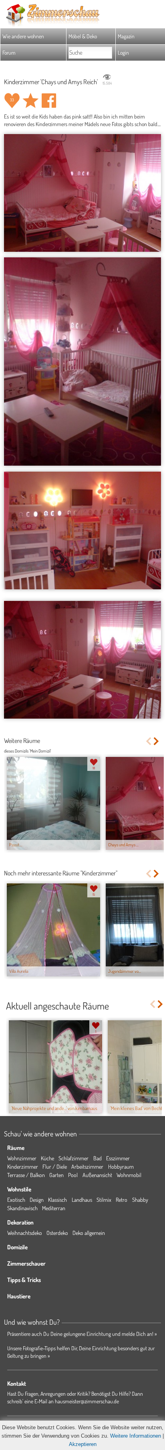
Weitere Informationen (135, 1436)
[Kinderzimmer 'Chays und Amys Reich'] (82, 192)
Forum (9, 52)
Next (157, 741)
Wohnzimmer (21, 1158)
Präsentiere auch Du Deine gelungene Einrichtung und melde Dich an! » (82, 1333)
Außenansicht (97, 1174)
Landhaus (82, 1199)
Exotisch (16, 1199)
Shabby (140, 1199)
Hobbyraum (121, 1166)
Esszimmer (118, 1158)
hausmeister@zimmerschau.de (87, 1401)
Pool (73, 1174)
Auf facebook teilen (49, 101)
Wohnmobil (129, 1174)
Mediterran (53, 1208)
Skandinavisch (22, 1208)
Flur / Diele (54, 1166)
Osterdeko (57, 1232)
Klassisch (57, 1199)
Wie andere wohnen (23, 36)
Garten (56, 1174)
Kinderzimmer (22, 1166)
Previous (148, 741)
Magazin (126, 36)
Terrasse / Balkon (26, 1174)
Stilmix (104, 1199)
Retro (121, 1199)
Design (37, 1199)
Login (123, 52)
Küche (47, 1158)
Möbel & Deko (82, 36)
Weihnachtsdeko (24, 1232)
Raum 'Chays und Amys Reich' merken (30, 101)
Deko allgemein (88, 1232)
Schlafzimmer (73, 1158)
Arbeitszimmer (87, 1166)
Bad (97, 1158)
